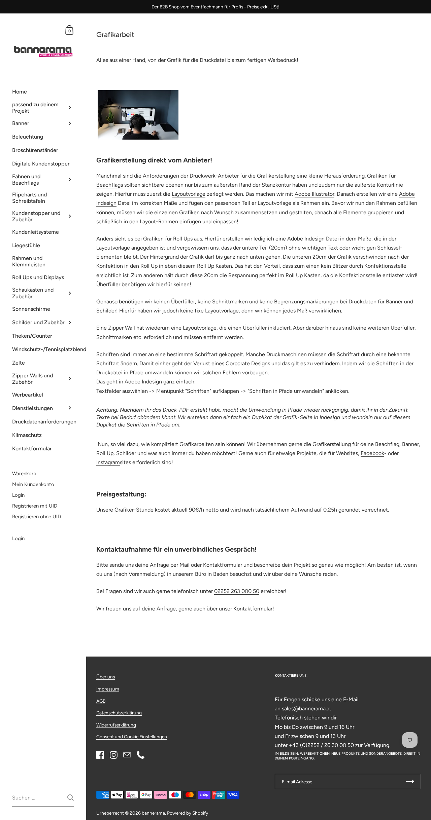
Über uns (105, 676)
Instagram (108, 462)
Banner (394, 301)
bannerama (153, 813)
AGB (100, 701)
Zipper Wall (121, 328)
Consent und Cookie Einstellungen (131, 736)
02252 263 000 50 (236, 591)
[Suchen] (70, 797)
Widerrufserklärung (116, 725)
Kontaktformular (252, 608)
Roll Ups (183, 238)
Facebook (372, 453)
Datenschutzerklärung (119, 712)
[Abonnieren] (410, 781)
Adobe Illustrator (314, 194)
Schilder (106, 310)
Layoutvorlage (188, 194)
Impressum (107, 689)
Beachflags (109, 185)
